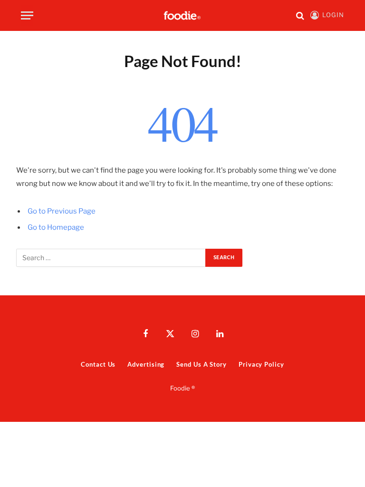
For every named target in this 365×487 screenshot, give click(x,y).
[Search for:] (111, 258)
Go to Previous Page (62, 211)
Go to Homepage (56, 227)
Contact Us (98, 364)
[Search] (300, 15)
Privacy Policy (261, 364)
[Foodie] (182, 15)
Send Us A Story (201, 364)
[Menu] (27, 15)
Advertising (145, 364)
